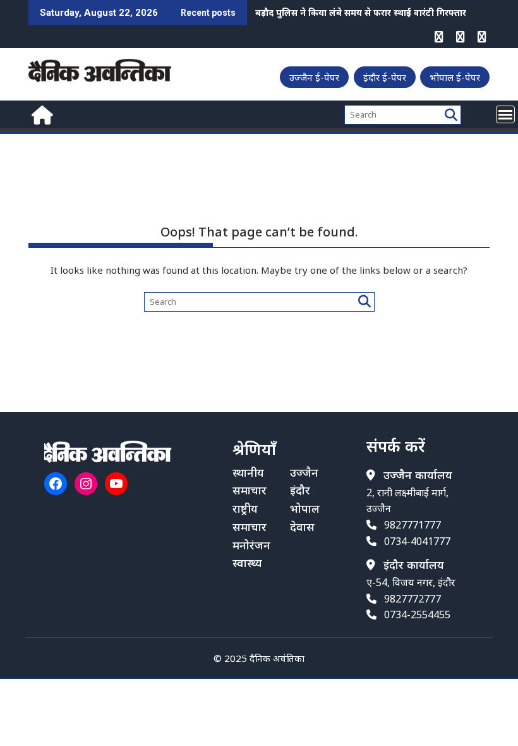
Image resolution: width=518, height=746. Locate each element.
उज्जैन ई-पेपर (314, 77)
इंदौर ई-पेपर (384, 77)
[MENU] (505, 114)
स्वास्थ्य (247, 562)
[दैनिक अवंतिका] (40, 113)
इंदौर (300, 490)
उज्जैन (304, 472)
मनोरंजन (251, 545)
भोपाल (305, 508)
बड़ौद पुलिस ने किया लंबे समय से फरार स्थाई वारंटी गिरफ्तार (360, 12)
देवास (302, 526)
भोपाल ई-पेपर (455, 77)
